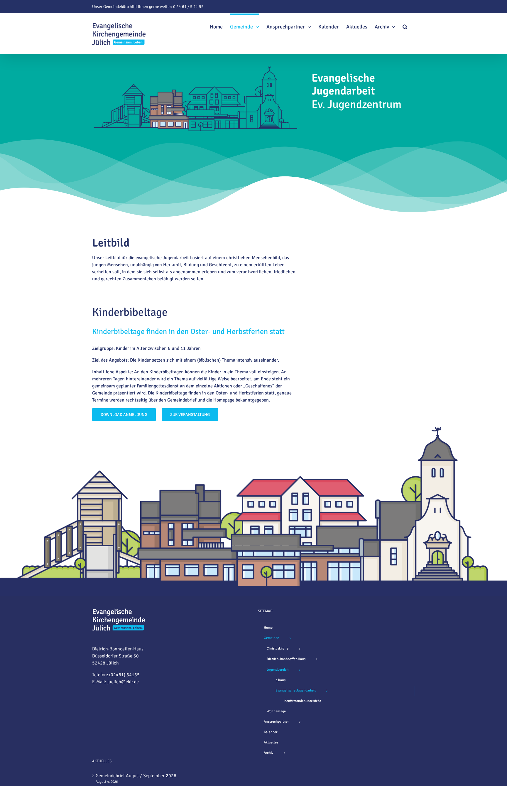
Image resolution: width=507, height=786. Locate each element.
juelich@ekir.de (123, 682)
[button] (405, 26)
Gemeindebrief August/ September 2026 (136, 776)
